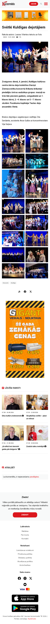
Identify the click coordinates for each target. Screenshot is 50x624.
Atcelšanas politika (25, 561)
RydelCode (32, 619)
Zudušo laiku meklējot (35, 446)
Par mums (25, 535)
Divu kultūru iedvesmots (12, 416)
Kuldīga (13, 283)
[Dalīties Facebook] (25, 291)
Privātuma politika (25, 554)
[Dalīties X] (30, 291)
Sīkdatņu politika (25, 558)
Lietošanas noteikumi (25, 550)
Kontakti (25, 539)
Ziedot (25, 515)
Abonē (33, 4)
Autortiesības (25, 565)
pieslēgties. (34, 477)
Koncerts (5, 283)
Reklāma (25, 531)
